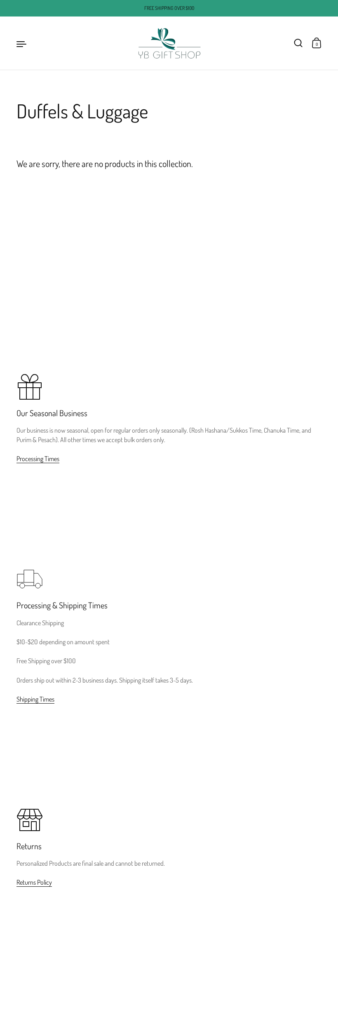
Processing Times (37, 459)
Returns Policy (34, 882)
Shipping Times (35, 699)
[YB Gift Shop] (169, 43)
